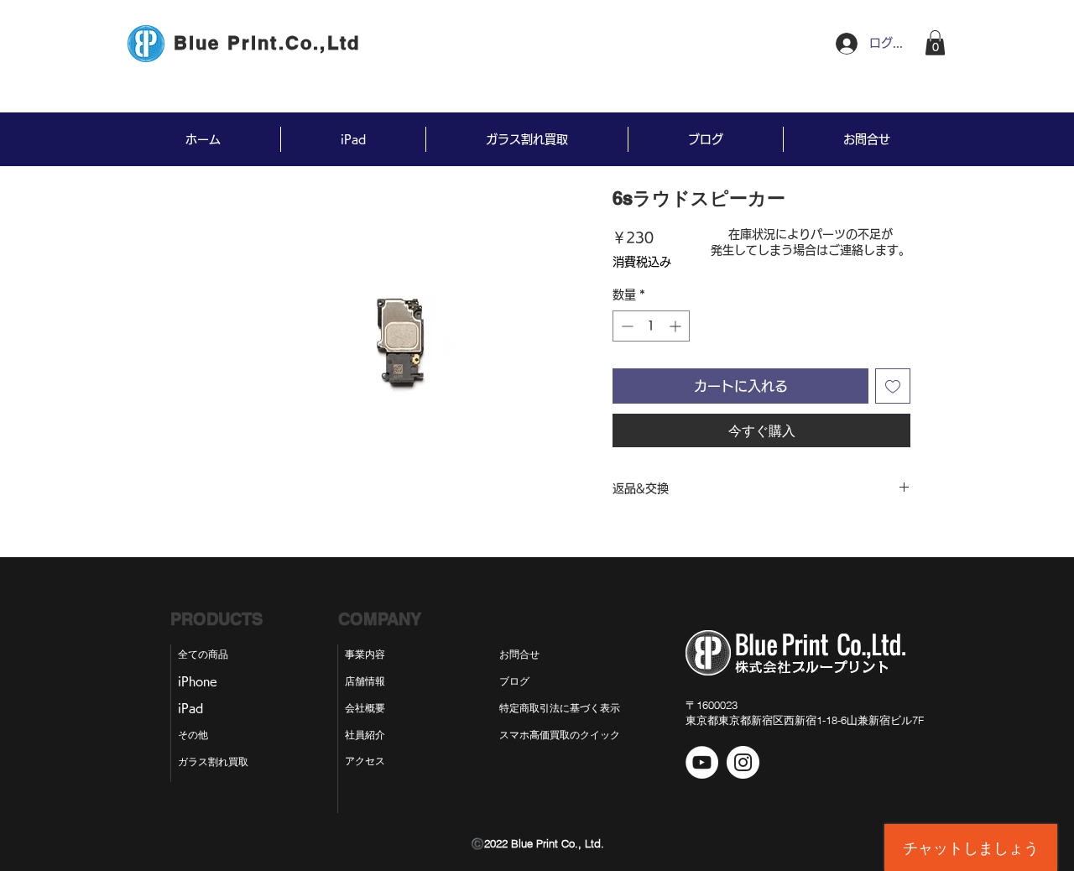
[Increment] (676, 326)
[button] (935, 42)
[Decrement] (625, 326)
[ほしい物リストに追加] (892, 386)
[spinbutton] (651, 326)
